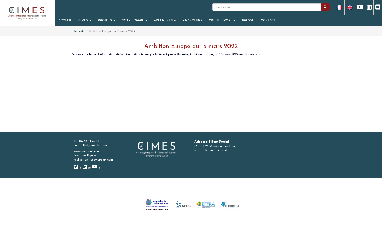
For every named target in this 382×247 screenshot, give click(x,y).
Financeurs (192, 20)
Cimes (83, 20)
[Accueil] (26, 12)
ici (258, 54)
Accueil (65, 20)
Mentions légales (85, 155)
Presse (248, 20)
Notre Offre (133, 20)
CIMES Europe (221, 20)
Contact (268, 20)
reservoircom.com (102, 159)
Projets (105, 20)
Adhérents (164, 20)
